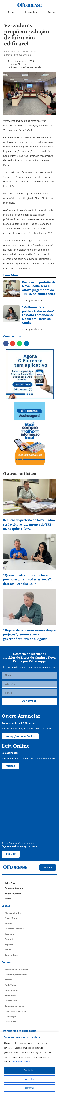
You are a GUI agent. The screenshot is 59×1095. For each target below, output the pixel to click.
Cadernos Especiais (14, 928)
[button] (6, 343)
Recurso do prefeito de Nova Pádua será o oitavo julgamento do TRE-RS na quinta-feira (29, 524)
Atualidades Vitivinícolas (17, 969)
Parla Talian (11, 985)
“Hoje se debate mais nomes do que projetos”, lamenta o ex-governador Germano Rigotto (29, 634)
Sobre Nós (10, 883)
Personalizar (29, 1079)
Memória (9, 979)
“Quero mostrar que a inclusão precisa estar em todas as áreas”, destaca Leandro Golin (27, 579)
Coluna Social (11, 990)
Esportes (9, 944)
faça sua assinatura (12, 846)
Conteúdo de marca (14, 1006)
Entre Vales (10, 995)
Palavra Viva (11, 1000)
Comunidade (11, 955)
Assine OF (10, 898)
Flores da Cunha (13, 913)
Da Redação (10, 1016)
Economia (9, 934)
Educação (9, 939)
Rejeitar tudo (30, 1088)
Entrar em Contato (14, 888)
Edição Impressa (13, 893)
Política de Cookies (21, 1061)
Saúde (8, 949)
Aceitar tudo (29, 1070)
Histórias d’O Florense (15, 1011)
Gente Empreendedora (16, 974)
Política (8, 923)
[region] (29, 1063)
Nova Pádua (11, 918)
